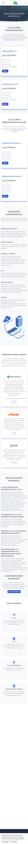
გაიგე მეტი (5, 841)
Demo (14, 402)
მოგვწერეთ (7, 40)
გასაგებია (14, 841)
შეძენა (5, 71)
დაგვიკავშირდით (14, 591)
